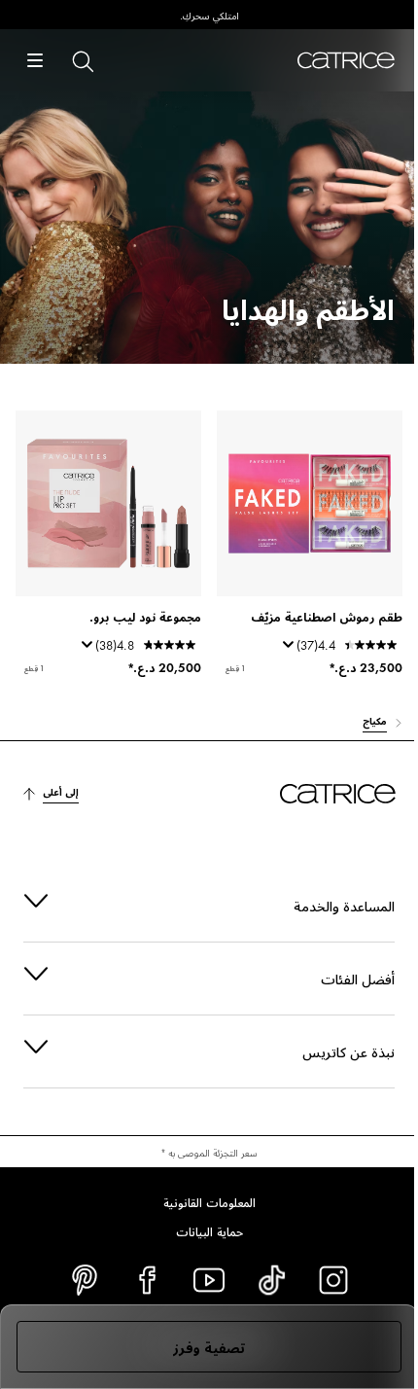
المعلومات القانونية (202, 1201)
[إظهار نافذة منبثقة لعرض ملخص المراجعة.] (284, 650)
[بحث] (81, 60)
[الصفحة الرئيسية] (346, 60)
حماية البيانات (201, 1230)
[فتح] (35, 60)
